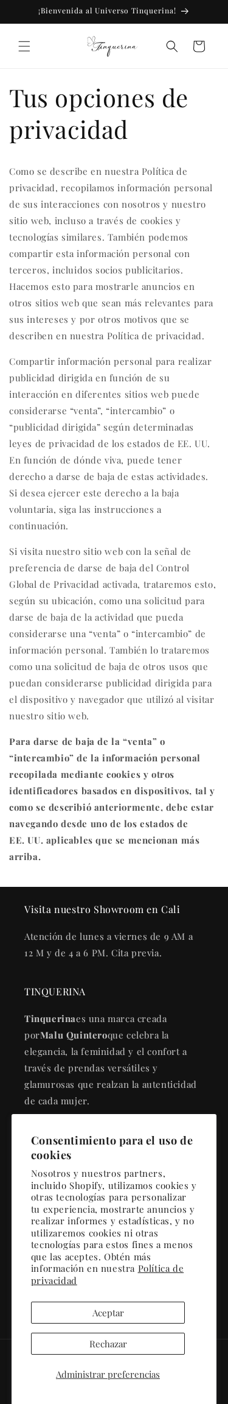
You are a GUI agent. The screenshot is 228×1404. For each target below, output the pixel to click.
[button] (24, 46)
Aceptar (108, 1313)
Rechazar (108, 1344)
